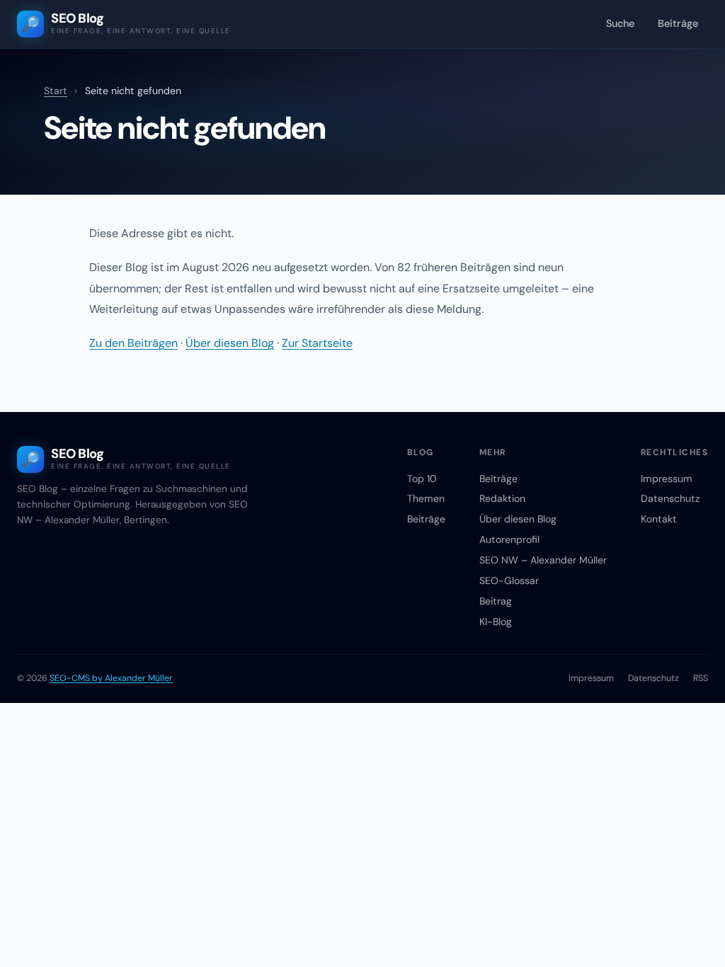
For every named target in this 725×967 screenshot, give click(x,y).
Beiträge (678, 23)
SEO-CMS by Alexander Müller (111, 678)
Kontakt (659, 519)
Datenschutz (670, 498)
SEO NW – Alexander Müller (543, 560)
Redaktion (502, 498)
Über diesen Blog (229, 343)
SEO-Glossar (509, 580)
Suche (620, 23)
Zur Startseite (317, 343)
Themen (426, 498)
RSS (700, 678)
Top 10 (422, 478)
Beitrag (495, 601)
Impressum (666, 478)
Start (55, 90)
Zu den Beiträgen (133, 343)
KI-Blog (495, 621)
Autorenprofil (509, 539)
